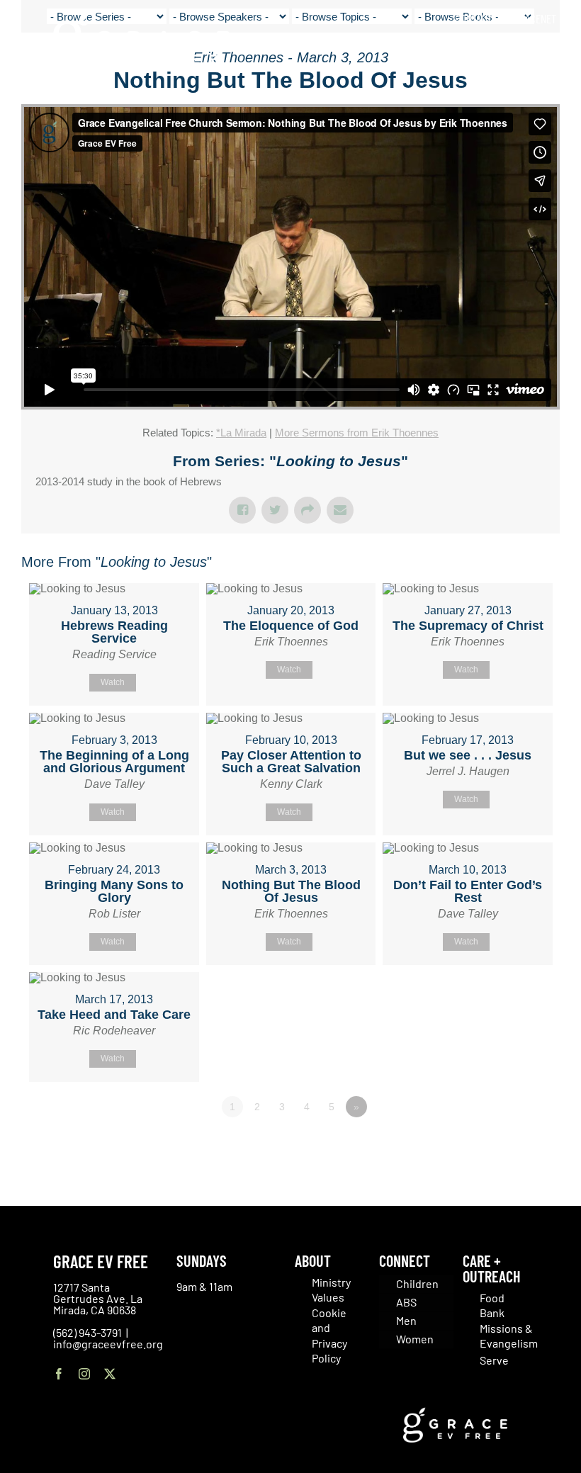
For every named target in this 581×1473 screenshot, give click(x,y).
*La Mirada (241, 433)
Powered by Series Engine (507, 1145)
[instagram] (84, 1373)
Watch (113, 682)
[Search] (551, 49)
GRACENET (535, 18)
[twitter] (109, 1373)
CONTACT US (479, 18)
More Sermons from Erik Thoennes (357, 433)
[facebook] (58, 1373)
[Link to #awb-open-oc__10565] (536, 91)
